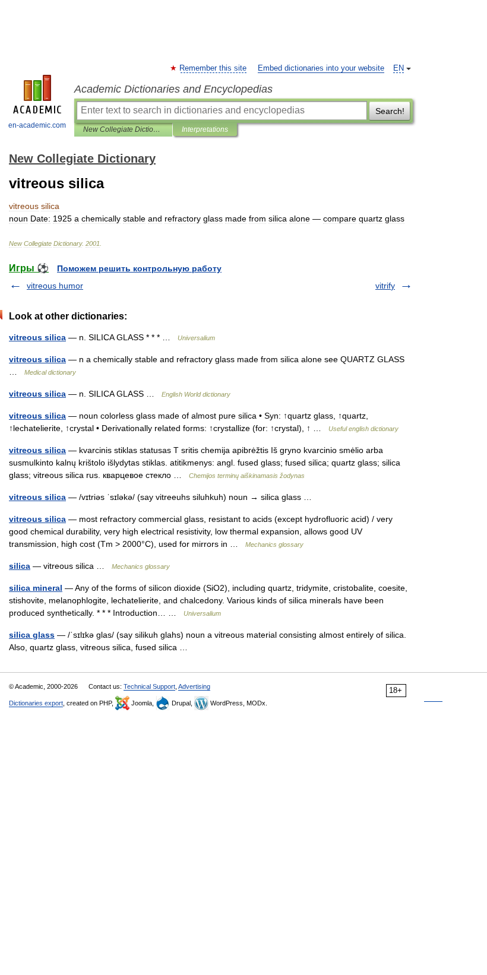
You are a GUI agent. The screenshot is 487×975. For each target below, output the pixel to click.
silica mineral (35, 588)
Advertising (194, 686)
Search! (389, 111)
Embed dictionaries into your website (321, 68)
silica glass (32, 635)
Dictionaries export (36, 703)
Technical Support (149, 686)
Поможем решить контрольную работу (139, 268)
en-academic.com (37, 125)
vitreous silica (37, 337)
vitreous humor (55, 285)
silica (19, 566)
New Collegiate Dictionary (123, 129)
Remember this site (213, 68)
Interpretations (205, 129)
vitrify (385, 285)
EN (398, 68)
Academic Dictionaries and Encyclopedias (173, 89)
